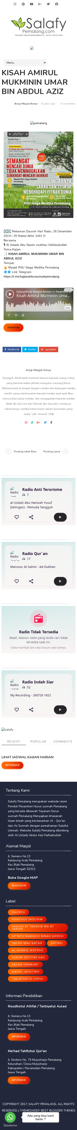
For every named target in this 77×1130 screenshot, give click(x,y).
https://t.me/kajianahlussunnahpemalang (31, 276)
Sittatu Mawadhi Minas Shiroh (38, 936)
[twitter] (48, 4)
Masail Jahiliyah (25, 971)
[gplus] (40, 4)
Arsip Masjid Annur (26, 103)
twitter (32, 349)
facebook (13, 349)
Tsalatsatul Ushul (28, 978)
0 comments (68, 103)
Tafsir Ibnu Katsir (27, 943)
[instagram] (15, 4)
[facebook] (56, 4)
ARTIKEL (57, 943)
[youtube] (31, 4)
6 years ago (48, 103)
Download (13, 327)
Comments (63, 742)
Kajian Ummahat (25, 964)
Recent (14, 742)
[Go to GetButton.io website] (10, 1125)
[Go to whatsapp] (10, 1117)
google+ (50, 349)
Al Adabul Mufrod (27, 950)
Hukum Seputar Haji (28, 957)
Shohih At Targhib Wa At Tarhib (33, 928)
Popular (38, 742)
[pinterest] (23, 4)
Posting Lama (51, 451)
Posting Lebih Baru (25, 451)
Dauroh (18, 912)
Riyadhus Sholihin (27, 919)
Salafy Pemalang (42, 1104)
